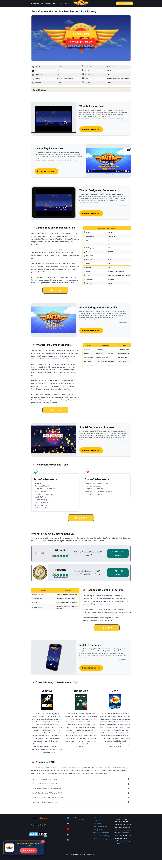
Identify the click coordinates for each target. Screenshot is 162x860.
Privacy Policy (98, 830)
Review (47, 3)
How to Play (63, 3)
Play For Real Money (124, 3)
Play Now (55, 290)
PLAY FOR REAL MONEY (91, 129)
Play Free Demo (81, 34)
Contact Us (97, 824)
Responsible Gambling (101, 836)
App (41, 3)
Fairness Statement (100, 827)
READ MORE (123, 121)
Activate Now (29, 850)
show (126, 89)
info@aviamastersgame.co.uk (102, 839)
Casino (54, 3)
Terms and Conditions (101, 833)
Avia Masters (34, 3)
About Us (96, 820)
